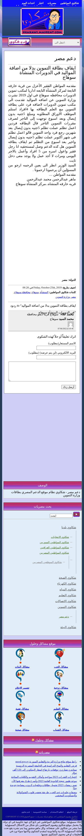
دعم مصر (64, 616)
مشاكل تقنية (22, 708)
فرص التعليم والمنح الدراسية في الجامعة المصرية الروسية (46, 765)
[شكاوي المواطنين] (42, 34)
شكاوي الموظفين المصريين (47, 562)
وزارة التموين (62, 296)
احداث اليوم (28, 3)
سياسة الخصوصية (40, 812)
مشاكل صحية (22, 729)
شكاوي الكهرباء (66, 583)
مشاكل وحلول (44, 740)
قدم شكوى (25, 812)
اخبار (41, 3)
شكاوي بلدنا (69, 527)
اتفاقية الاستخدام (56, 812)
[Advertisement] (42, 234)
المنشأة (44, 292)
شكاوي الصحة (67, 577)
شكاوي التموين (67, 607)
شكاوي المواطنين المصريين (54, 552)
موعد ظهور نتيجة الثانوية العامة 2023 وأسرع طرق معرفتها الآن (44, 781)
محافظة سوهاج (22, 292)
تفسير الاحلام (22, 687)
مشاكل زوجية (61, 687)
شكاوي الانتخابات (60, 537)
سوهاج (35, 292)
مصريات (51, 3)
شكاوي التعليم (67, 595)
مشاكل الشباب (61, 729)
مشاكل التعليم (61, 708)
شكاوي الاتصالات (65, 601)
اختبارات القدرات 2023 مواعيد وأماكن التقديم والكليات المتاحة (44, 776)
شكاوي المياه (68, 589)
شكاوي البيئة (68, 627)
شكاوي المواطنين (69, 3)
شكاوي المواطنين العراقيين (54, 547)
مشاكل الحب (61, 666)
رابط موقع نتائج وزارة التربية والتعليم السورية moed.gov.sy (46, 761)
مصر (73, 296)
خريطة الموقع (72, 812)
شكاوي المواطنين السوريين (54, 542)
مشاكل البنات (22, 666)
